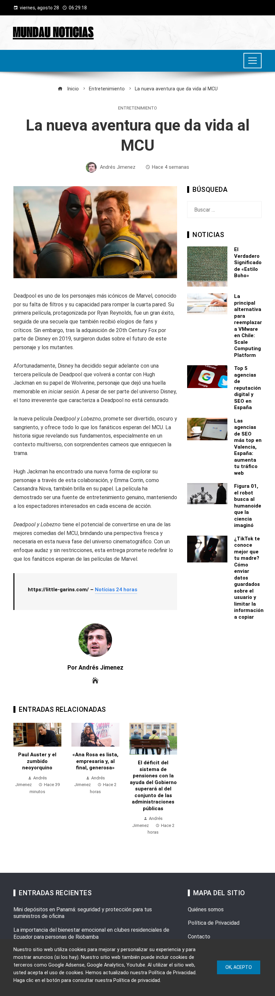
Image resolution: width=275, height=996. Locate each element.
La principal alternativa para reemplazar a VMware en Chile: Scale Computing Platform (248, 325)
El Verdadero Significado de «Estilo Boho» (248, 262)
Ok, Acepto (238, 967)
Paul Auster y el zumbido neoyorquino (37, 761)
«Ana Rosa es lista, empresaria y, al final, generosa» (95, 761)
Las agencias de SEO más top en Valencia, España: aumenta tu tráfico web (248, 447)
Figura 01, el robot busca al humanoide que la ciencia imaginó (247, 505)
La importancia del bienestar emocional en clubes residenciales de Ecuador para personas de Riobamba (91, 933)
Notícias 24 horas (116, 590)
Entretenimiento (137, 108)
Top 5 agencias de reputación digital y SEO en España (247, 387)
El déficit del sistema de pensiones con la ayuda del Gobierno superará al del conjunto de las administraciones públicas (153, 786)
